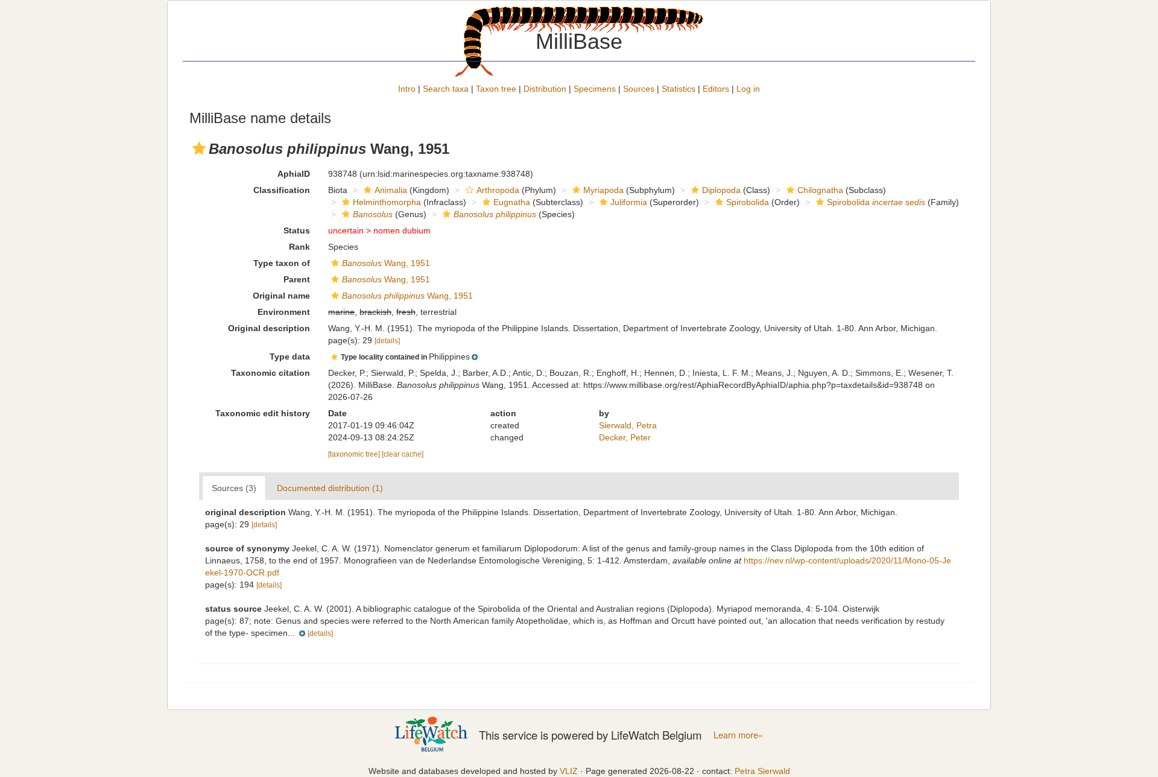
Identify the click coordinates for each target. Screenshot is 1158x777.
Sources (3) (234, 488)
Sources (638, 89)
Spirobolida (747, 202)
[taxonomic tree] (355, 454)
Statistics (678, 89)
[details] (387, 341)
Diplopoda (721, 190)
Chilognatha (820, 190)
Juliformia (628, 202)
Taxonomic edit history (262, 413)
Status (296, 230)
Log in (748, 89)
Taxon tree (496, 89)
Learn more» (738, 735)
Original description (269, 328)
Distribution (545, 89)
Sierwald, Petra (628, 425)
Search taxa (446, 89)
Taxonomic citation (270, 373)
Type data (290, 356)
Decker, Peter (625, 437)
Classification (281, 190)
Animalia (391, 190)
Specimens (595, 89)
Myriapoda (603, 190)
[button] (199, 148)
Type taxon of (281, 263)
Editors (716, 89)
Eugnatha (511, 202)
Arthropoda (497, 190)
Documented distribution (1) (330, 488)
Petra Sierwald (762, 771)
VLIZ (569, 771)
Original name (281, 295)
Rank (299, 247)
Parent (296, 279)
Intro (407, 89)
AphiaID (293, 174)
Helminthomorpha (387, 202)
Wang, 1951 (386, 263)
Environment (284, 312)
